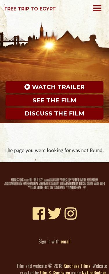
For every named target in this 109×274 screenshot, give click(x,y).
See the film (54, 100)
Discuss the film (54, 113)
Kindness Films (77, 265)
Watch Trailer (57, 86)
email (66, 241)
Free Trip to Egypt (30, 9)
